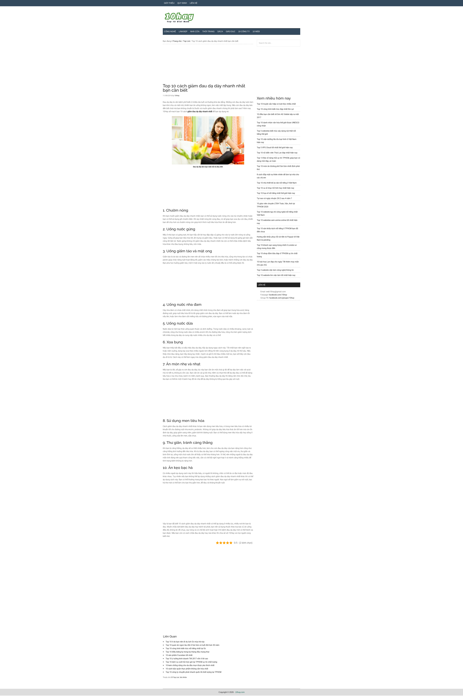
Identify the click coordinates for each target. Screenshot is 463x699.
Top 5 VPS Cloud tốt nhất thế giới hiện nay (275, 147)
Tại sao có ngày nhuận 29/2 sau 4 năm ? (274, 198)
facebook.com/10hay (278, 295)
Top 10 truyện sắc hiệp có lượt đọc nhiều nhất (276, 104)
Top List (176, 677)
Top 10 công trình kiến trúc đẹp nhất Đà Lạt (275, 109)
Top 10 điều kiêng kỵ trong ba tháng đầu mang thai (187, 652)
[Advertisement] (208, 66)
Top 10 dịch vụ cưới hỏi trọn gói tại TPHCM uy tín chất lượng (191, 662)
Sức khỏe (183, 677)
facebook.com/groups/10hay (281, 298)
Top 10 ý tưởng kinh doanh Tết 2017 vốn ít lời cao (187, 658)
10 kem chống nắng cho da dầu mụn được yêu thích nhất (190, 665)
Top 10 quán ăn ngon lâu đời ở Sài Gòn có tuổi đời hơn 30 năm (192, 645)
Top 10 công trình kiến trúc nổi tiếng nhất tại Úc (186, 648)
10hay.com (240, 692)
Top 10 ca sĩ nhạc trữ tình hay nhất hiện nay (275, 188)
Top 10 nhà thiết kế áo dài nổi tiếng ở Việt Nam (277, 183)
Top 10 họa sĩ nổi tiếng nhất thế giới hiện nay (276, 193)
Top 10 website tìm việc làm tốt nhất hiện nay (276, 275)
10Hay (231, 18)
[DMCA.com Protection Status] (6, 697)
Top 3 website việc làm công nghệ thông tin (275, 270)
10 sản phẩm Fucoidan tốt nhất (179, 655)
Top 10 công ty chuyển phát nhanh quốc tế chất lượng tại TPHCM (193, 672)
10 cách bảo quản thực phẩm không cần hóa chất (187, 669)
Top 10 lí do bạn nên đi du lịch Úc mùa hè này (185, 642)
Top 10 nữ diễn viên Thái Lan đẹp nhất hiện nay (277, 153)
